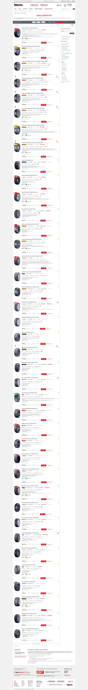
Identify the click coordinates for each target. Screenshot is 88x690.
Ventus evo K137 (24, 457)
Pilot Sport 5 (24, 179)
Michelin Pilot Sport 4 (29, 192)
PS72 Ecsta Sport (24, 442)
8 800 (44, 4)
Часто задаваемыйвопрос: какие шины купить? (64, 69)
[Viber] (40, 681)
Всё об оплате (64, 76)
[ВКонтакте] (37, 681)
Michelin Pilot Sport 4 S (30, 28)
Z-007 (23, 336)
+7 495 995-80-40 (51, 681)
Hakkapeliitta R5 (24, 632)
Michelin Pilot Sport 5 (29, 175)
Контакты (69, 1)
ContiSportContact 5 (25, 146)
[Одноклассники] (38, 681)
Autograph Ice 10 (24, 381)
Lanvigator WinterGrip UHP (30, 502)
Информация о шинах (65, 70)
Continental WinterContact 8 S (65, 57)
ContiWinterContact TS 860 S (26, 65)
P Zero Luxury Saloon (25, 275)
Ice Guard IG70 (24, 366)
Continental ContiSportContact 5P (32, 239)
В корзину (44, 42)
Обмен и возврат (30, 680)
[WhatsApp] (41, 681)
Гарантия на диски (30, 682)
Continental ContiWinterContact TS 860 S (34, 61)
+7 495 (34, 4)
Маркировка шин (64, 63)
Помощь (63, 1)
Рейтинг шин (63, 66)
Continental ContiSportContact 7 (31, 46)
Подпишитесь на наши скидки (56, 684)
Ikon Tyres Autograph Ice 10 (30, 377)
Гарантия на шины (30, 681)
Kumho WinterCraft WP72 (29, 408)
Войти (74, 1)
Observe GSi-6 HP (25, 617)
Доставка (23, 681)
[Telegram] (39, 681)
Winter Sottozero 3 (25, 489)
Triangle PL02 (27, 160)
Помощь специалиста (66, 39)
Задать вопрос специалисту (66, 81)
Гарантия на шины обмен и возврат (64, 78)
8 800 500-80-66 (60, 681)
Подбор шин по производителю (66, 37)
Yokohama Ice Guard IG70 (29, 362)
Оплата (23, 682)
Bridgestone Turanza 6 (29, 423)
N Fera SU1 (23, 568)
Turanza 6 (23, 427)
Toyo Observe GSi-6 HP (29, 613)
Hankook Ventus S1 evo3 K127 (32, 256)
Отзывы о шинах (64, 65)
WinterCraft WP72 (25, 412)
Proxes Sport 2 (24, 585)
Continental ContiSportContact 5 (33, 125)
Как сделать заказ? (64, 79)
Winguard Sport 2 (24, 396)
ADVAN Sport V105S (25, 600)
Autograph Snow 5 (25, 521)
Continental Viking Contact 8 (30, 224)
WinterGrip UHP (24, 506)
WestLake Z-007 (28, 332)
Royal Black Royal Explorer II (30, 317)
